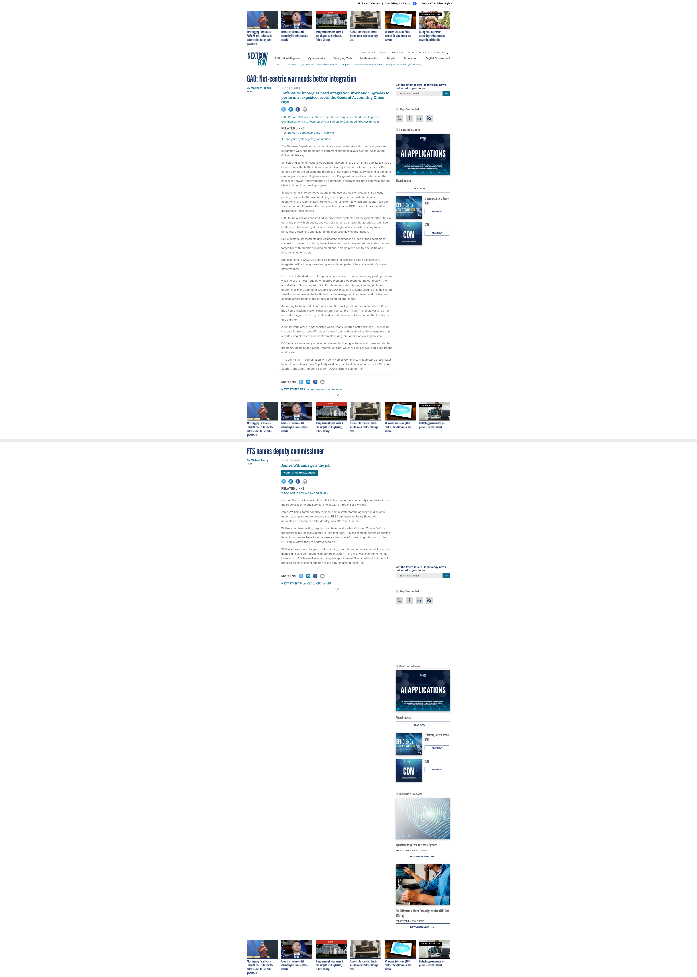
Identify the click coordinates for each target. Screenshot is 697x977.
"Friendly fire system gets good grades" (306, 139)
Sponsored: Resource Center (368, 64)
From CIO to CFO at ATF (315, 583)
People (391, 58)
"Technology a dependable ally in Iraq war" (308, 133)
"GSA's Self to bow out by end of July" (305, 493)
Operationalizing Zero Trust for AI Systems (416, 845)
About (411, 52)
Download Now (419, 856)
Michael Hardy (260, 460)
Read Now (420, 188)
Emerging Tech (342, 58)
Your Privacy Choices (396, 3)
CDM (427, 225)
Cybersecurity (316, 58)
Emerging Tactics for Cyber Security (403, 64)
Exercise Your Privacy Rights (437, 3)
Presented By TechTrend (410, 921)
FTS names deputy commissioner (321, 389)
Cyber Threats (306, 64)
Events (384, 52)
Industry (292, 64)
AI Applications (403, 181)
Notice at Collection (369, 3)
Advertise (439, 52)
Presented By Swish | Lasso (411, 850)
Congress (345, 64)
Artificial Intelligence (287, 58)
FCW (249, 92)
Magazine (397, 52)
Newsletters (367, 52)
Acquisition (410, 58)
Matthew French (261, 88)
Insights (424, 52)
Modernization (369, 58)
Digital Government (438, 58)
